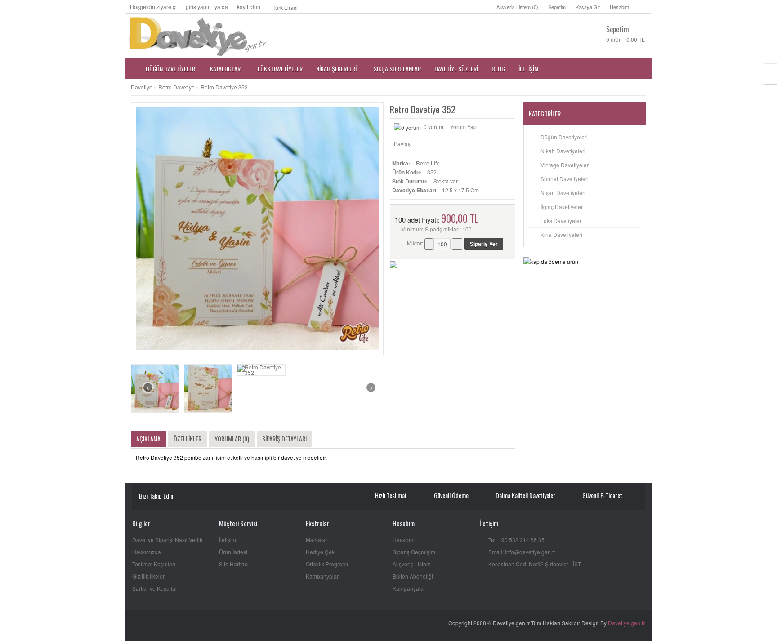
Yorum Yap (463, 126)
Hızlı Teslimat (391, 495)
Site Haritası (234, 564)
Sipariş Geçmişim (414, 552)
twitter (210, 496)
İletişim (227, 539)
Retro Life (428, 163)
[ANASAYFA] (132, 68)
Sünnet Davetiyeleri (564, 179)
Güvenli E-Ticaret (602, 495)
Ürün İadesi (233, 552)
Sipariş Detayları (284, 438)
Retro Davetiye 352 (224, 87)
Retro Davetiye (176, 87)
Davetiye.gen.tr (626, 623)
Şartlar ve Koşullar (154, 588)
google (223, 496)
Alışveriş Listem (412, 564)
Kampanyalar (322, 576)
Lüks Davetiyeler (560, 220)
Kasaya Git (588, 6)
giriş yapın (198, 6)
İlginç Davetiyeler (561, 206)
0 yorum (433, 126)
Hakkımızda (146, 552)
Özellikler (187, 438)
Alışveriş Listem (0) (517, 6)
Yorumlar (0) (231, 438)
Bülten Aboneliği (413, 576)
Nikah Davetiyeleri (562, 151)
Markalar (316, 539)
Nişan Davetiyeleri (562, 192)
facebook (197, 496)
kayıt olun (248, 6)
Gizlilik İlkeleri (149, 576)
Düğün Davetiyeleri (564, 137)
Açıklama (148, 438)
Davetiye (141, 87)
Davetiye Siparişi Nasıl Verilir (167, 539)
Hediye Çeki (321, 552)
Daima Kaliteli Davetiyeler (525, 495)
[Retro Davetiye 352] (155, 388)
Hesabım (619, 6)
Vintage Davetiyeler (564, 165)
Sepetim (557, 6)
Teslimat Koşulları (153, 564)
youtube (184, 496)
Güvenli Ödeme (451, 495)
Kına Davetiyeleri (561, 234)
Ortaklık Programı (327, 564)
